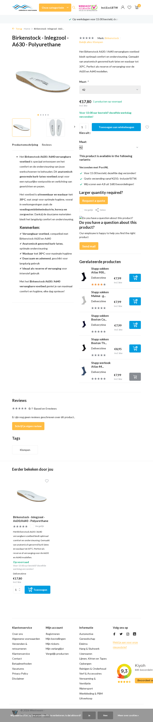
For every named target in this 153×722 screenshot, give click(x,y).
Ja (89, 715)
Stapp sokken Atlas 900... (100, 270)
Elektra (83, 643)
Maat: (83, 81)
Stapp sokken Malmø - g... (100, 294)
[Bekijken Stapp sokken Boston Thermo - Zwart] (83, 347)
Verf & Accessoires (90, 673)
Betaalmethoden (22, 663)
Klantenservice (21, 653)
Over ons (17, 633)
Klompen (25, 449)
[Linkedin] (134, 634)
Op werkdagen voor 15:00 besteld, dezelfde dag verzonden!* (107, 19)
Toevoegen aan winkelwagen (116, 127)
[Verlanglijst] (129, 7)
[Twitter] (121, 634)
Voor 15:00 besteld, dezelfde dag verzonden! (110, 173)
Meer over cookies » (128, 715)
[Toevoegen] (135, 278)
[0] (136, 7)
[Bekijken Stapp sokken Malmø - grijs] (83, 300)
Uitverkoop (85, 698)
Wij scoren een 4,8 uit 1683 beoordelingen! (109, 184)
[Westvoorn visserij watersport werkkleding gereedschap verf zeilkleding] (24, 7)
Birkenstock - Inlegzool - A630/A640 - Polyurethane (30, 518)
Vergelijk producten (57, 653)
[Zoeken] (73, 7)
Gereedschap (87, 638)
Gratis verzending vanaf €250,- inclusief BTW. (110, 178)
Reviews (47, 144)
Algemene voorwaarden (26, 638)
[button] (38, 115)
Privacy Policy (20, 673)
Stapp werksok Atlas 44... (100, 364)
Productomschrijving (25, 144)
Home (27, 28)
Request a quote (93, 200)
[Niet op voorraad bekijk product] (135, 377)
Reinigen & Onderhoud (92, 668)
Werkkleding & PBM (91, 693)
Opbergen (85, 663)
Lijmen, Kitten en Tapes (93, 658)
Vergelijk (88, 210)
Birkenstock (112, 38)
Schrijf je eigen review (28, 426)
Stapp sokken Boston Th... (100, 341)
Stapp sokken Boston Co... (100, 317)
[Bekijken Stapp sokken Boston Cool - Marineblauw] (83, 323)
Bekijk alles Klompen (91, 42)
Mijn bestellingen (56, 638)
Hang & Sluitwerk (89, 648)
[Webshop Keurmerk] (88, 7)
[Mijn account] (122, 7)
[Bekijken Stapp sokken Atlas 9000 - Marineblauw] (83, 276)
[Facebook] (114, 634)
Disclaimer (18, 678)
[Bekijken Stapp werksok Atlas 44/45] (83, 370)
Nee (105, 715)
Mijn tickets (52, 643)
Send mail (89, 246)
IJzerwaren (85, 653)
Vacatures (18, 668)
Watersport (86, 688)
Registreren (53, 633)
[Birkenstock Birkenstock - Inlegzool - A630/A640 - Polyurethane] (31, 496)
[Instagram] (127, 634)
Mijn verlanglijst (55, 648)
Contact (17, 658)
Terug (18, 28)
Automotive (86, 633)
